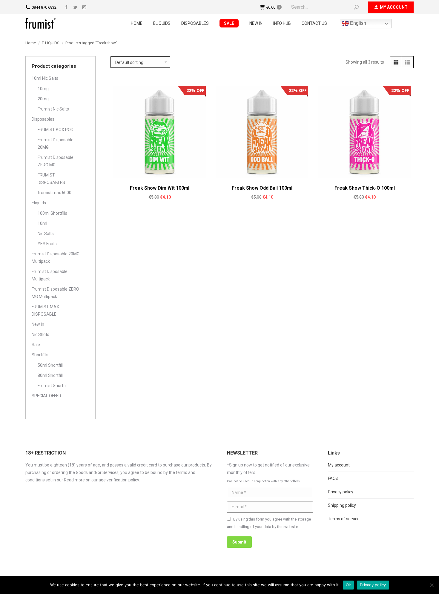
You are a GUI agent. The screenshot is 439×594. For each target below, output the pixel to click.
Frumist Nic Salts (53, 109)
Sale (36, 344)
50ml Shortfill (50, 365)
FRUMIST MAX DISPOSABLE (45, 310)
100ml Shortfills (52, 213)
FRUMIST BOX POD (55, 129)
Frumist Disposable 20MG (55, 143)
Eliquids (39, 202)
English (357, 23)
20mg (43, 98)
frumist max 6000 (54, 192)
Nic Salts (46, 233)
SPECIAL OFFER (46, 395)
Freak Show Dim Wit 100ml (159, 188)
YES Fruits (47, 243)
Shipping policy (342, 505)
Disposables (43, 119)
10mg (43, 88)
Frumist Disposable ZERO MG (55, 161)
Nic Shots (40, 334)
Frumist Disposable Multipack (49, 275)
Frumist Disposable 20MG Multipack (55, 257)
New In (38, 324)
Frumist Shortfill (52, 385)
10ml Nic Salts (45, 78)
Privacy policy (340, 491)
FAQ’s (333, 478)
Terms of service (344, 518)
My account (339, 465)
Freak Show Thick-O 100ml (364, 188)
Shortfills (40, 354)
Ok (348, 584)
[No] (432, 585)
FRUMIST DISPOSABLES (51, 179)
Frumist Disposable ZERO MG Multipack (55, 293)
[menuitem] (137, 23)
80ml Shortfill (50, 375)
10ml (42, 223)
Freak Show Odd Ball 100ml (262, 188)
